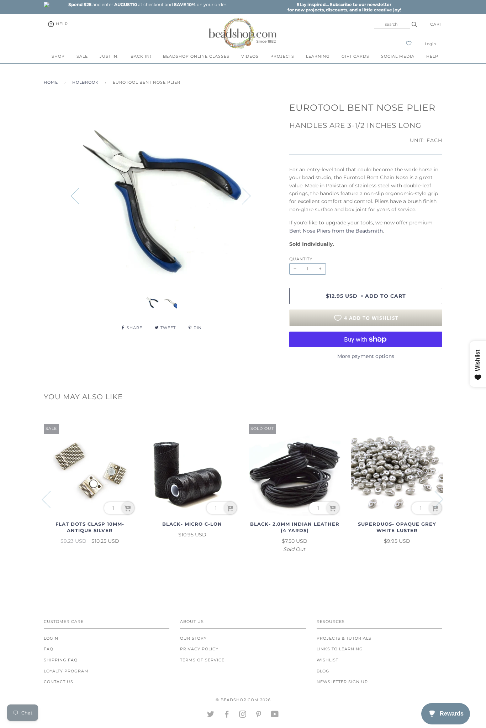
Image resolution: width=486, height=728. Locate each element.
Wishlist (327, 659)
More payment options (365, 356)
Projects (282, 56)
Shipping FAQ (61, 659)
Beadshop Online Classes (196, 56)
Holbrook (85, 82)
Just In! (109, 56)
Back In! (141, 56)
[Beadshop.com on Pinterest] (259, 715)
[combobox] (392, 24)
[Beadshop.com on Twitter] (211, 715)
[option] (147, 4)
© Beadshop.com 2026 (243, 699)
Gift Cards (355, 56)
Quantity (300, 258)
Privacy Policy (199, 648)
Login (430, 43)
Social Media (397, 56)
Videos (250, 56)
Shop (58, 56)
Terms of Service (202, 659)
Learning (318, 56)
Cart (436, 24)
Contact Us (58, 681)
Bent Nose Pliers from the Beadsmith (336, 231)
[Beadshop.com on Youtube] (275, 715)
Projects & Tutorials (344, 638)
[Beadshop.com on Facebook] (227, 715)
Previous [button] (79, 195)
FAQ (48, 648)
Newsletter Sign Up (342, 681)
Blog (323, 671)
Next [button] (242, 195)
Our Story (193, 638)
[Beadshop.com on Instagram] (243, 715)
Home (51, 82)
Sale (82, 56)
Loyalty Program (66, 671)
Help (61, 23)
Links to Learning (340, 648)
